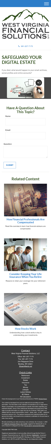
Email (7, 130)
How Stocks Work (25, 328)
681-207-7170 (27, 46)
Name (8, 116)
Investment (25, 378)
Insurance (25, 382)
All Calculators (25, 396)
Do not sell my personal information (34, 426)
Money (25, 387)
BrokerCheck (43, 399)
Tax (25, 385)
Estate (25, 380)
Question (8, 144)
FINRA (34, 435)
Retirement (25, 375)
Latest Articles (25, 392)
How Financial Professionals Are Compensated (26, 221)
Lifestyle (25, 389)
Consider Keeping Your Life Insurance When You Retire (25, 275)
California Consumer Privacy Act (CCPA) (15, 424)
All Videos (25, 394)
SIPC (37, 435)
